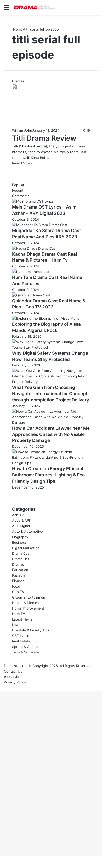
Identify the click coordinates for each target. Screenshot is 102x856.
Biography (20, 537)
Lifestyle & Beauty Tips (30, 630)
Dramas (18, 564)
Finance (18, 581)
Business (19, 542)
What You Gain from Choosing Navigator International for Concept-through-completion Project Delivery (50, 394)
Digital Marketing (25, 548)
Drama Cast (21, 553)
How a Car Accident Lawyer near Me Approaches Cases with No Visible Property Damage (51, 434)
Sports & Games (25, 647)
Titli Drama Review (44, 138)
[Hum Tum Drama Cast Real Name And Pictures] (30, 271)
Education (20, 570)
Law (15, 625)
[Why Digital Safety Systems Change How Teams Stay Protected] (51, 347)
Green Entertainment (29, 597)
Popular (18, 185)
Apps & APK (21, 520)
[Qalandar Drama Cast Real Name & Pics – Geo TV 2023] (31, 295)
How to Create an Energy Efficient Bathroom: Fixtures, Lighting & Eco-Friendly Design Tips (49, 475)
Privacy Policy (15, 682)
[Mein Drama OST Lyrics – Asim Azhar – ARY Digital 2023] (33, 201)
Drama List (20, 559)
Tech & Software (25, 652)
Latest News (22, 619)
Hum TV (18, 614)
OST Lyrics (20, 636)
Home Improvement (28, 608)
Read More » (22, 163)
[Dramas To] (34, 7)
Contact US (13, 671)
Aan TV (18, 515)
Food (16, 586)
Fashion (18, 575)
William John (22, 130)
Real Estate (21, 641)
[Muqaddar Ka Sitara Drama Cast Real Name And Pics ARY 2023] (39, 225)
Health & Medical (25, 603)
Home (17, 29)
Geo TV (18, 592)
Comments (21, 196)
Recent (18, 190)
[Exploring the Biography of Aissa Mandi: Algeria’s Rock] (46, 318)
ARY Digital (21, 526)
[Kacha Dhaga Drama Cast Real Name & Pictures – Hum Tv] (34, 248)
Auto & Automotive (27, 531)
